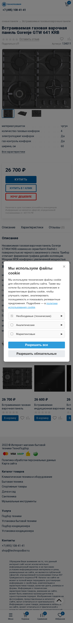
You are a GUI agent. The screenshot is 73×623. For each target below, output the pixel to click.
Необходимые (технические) (33, 315)
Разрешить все (36, 345)
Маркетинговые (25, 333)
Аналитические (25, 324)
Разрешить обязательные (36, 353)
